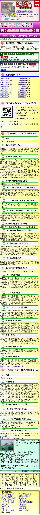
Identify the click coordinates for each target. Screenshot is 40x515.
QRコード (35, 110)
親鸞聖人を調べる (25, 496)
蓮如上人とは (6, 508)
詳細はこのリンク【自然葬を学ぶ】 (11, 438)
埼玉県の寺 (4, 84)
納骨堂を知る (23, 500)
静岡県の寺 (4, 95)
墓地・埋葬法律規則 (26, 494)
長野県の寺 (4, 93)
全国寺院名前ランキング (10, 39)
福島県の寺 (4, 80)
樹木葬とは (22, 498)
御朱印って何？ (6, 496)
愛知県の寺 (22, 95)
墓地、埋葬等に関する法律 (13, 171)
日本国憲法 (22, 506)
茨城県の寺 (22, 80)
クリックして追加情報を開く (13, 488)
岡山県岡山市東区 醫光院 (16, 64)
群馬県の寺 (22, 82)
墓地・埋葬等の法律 (8, 498)
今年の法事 (22, 508)
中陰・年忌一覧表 (7, 502)
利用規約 (35, 471)
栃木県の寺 (4, 82)
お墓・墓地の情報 (7, 510)
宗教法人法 (5, 506)
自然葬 (14, 168)
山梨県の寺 (22, 91)
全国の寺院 (25, 39)
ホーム (7, 19)
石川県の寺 (22, 89)
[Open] (4, 57)
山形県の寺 (22, 78)
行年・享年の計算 (7, 494)
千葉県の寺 (22, 84)
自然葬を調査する (7, 500)
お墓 (29, 385)
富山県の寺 (4, 89)
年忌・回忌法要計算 (26, 502)
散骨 (29, 169)
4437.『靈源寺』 (13, 30)
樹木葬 (20, 399)
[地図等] (35, 60)
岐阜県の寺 (22, 93)
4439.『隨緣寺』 (26, 30)
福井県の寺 (4, 91)
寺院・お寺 (5, 504)
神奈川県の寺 (22, 87)
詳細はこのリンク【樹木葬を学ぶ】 (11, 366)
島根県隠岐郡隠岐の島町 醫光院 (19, 54)
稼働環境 (25, 471)
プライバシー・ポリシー (10, 471)
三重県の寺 (4, 97)
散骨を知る (22, 504)
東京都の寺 (4, 87)
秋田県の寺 (4, 78)
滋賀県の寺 (22, 97)
